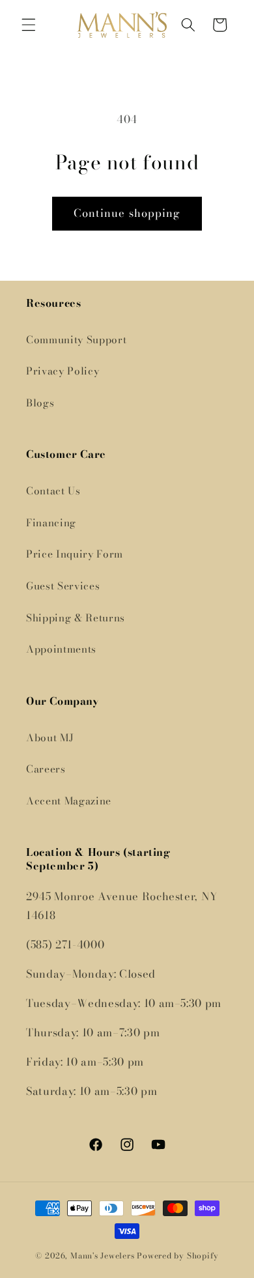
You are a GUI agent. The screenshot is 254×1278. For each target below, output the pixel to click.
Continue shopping (127, 213)
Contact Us (53, 490)
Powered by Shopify (178, 1255)
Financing (51, 522)
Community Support (76, 339)
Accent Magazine (68, 800)
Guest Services (63, 585)
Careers (46, 768)
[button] (28, 24)
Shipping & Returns (75, 617)
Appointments (61, 649)
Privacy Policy (62, 370)
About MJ (50, 737)
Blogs (40, 402)
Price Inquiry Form (74, 554)
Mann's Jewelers (102, 1255)
